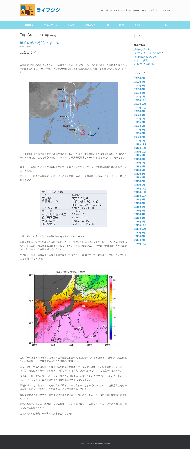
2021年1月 (139, 96)
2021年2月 (139, 93)
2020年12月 (140, 100)
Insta (137, 25)
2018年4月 (139, 214)
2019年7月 (139, 163)
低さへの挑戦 (141, 60)
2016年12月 (140, 243)
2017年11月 (140, 229)
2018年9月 (139, 199)
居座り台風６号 (142, 49)
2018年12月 (140, 188)
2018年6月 (139, 207)
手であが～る (50, 25)
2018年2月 (139, 221)
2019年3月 (139, 177)
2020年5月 (139, 126)
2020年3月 (139, 133)
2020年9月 (139, 111)
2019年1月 (139, 185)
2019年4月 (139, 174)
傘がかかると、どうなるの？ (148, 53)
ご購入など (90, 25)
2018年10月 (140, 196)
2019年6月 (139, 166)
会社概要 (29, 25)
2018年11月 (140, 192)
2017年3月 (139, 236)
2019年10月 (140, 152)
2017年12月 (140, 225)
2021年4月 (139, 85)
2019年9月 (139, 155)
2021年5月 (139, 82)
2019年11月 (140, 148)
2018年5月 (139, 210)
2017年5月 (139, 232)
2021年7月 (139, 78)
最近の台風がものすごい (40, 43)
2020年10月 (140, 107)
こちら (163, 10)
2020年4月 (139, 129)
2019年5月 (139, 170)
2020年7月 (139, 118)
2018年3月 (139, 218)
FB (107, 25)
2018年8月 (139, 203)
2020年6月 (139, 122)
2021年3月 (139, 89)
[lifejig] (41, 10)
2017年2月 (139, 240)
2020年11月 (140, 104)
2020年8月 (139, 115)
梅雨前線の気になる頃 (145, 57)
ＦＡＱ (71, 25)
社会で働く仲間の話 (144, 64)
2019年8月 (139, 159)
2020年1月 (139, 140)
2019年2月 (139, 181)
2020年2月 (139, 137)
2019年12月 (140, 144)
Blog (121, 25)
